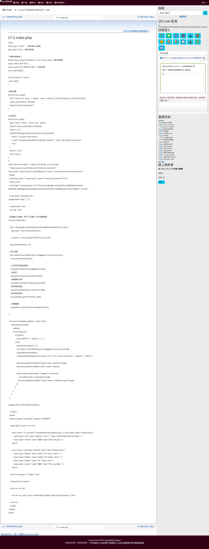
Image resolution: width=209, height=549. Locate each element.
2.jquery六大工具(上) (168, 125)
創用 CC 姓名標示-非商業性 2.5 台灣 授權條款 (112, 542)
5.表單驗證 (165, 131)
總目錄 (162, 120)
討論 (50, 2)
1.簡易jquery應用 (167, 122)
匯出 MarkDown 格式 (30, 534)
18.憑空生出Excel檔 (167, 159)
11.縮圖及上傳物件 (167, 144)
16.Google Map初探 (168, 155)
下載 (25, 2)
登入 (203, 2)
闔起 (163, 162)
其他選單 (60, 2)
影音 (42, 2)
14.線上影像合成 (167, 150)
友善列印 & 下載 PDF (11, 534)
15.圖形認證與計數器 (168, 153)
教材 (33, 2)
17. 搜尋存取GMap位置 (13, 16)
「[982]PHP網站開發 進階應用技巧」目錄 (33, 9)
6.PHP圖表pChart (167, 133)
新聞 (17, 2)
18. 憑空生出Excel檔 (145, 16)
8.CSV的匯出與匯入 (167, 138)
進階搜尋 (182, 16)
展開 (159, 162)
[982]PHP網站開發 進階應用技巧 (136, 31)
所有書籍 (8, 9)
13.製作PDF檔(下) (167, 148)
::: (69, 2)
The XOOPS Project (113, 540)
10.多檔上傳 (165, 142)
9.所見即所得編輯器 (168, 140)
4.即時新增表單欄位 (168, 129)
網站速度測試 (139, 542)
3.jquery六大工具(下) (168, 127)
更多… (161, 182)
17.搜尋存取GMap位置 (168, 157)
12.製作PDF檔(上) (167, 146)
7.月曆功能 (165, 135)
